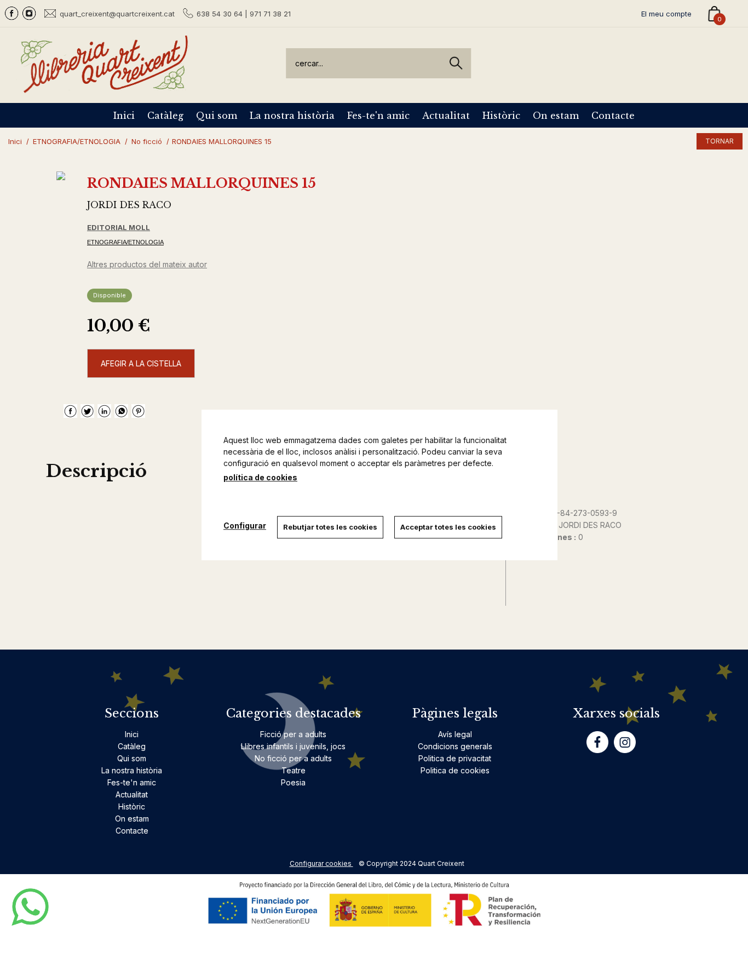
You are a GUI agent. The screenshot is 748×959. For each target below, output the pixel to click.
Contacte (613, 115)
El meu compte (666, 13)
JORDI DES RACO (129, 204)
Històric (501, 115)
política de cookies (260, 477)
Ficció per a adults (293, 734)
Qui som (216, 115)
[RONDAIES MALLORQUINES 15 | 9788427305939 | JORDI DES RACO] (60, 175)
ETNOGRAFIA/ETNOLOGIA (125, 242)
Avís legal (455, 734)
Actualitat (446, 115)
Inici (124, 115)
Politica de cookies (455, 770)
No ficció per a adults (293, 758)
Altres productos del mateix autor (147, 264)
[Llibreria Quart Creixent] (104, 87)
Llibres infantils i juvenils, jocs (293, 746)
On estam (556, 115)
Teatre (293, 770)
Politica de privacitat (454, 758)
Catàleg (165, 115)
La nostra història (292, 115)
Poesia (293, 782)
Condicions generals (455, 746)
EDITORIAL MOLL (118, 227)
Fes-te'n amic (378, 115)
